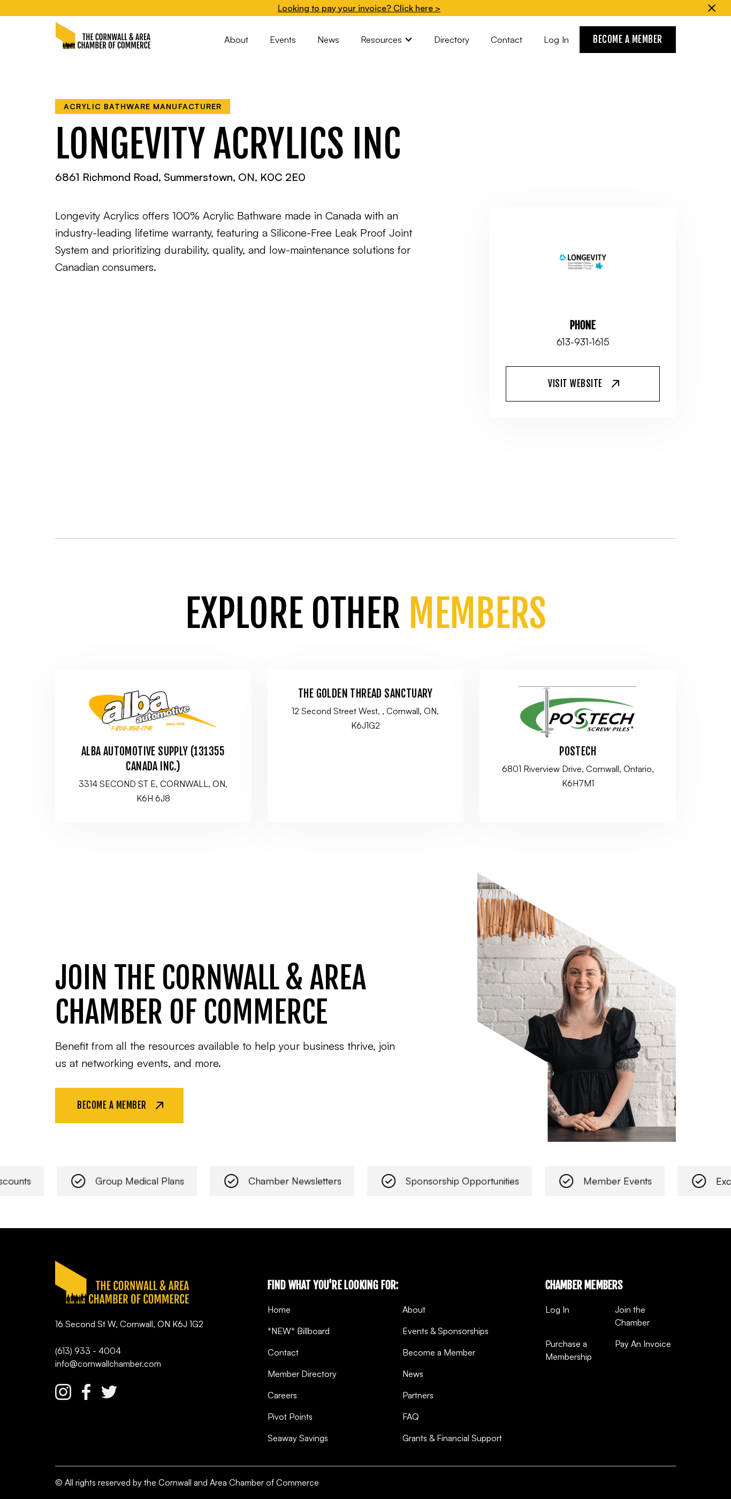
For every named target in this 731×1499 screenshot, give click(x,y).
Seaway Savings (298, 1438)
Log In (557, 1309)
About (413, 1309)
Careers (282, 1395)
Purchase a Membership (568, 1350)
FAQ (410, 1416)
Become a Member (438, 1352)
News (412, 1373)
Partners (417, 1395)
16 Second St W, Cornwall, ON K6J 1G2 (129, 1324)
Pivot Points (290, 1416)
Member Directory (302, 1373)
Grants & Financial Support (452, 1438)
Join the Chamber (632, 1316)
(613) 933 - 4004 (88, 1350)
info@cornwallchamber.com (108, 1363)
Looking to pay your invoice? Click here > (359, 8)
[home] (103, 36)
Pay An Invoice (643, 1343)
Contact (283, 1352)
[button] (387, 39)
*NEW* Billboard (299, 1331)
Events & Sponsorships (445, 1331)
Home (279, 1309)
